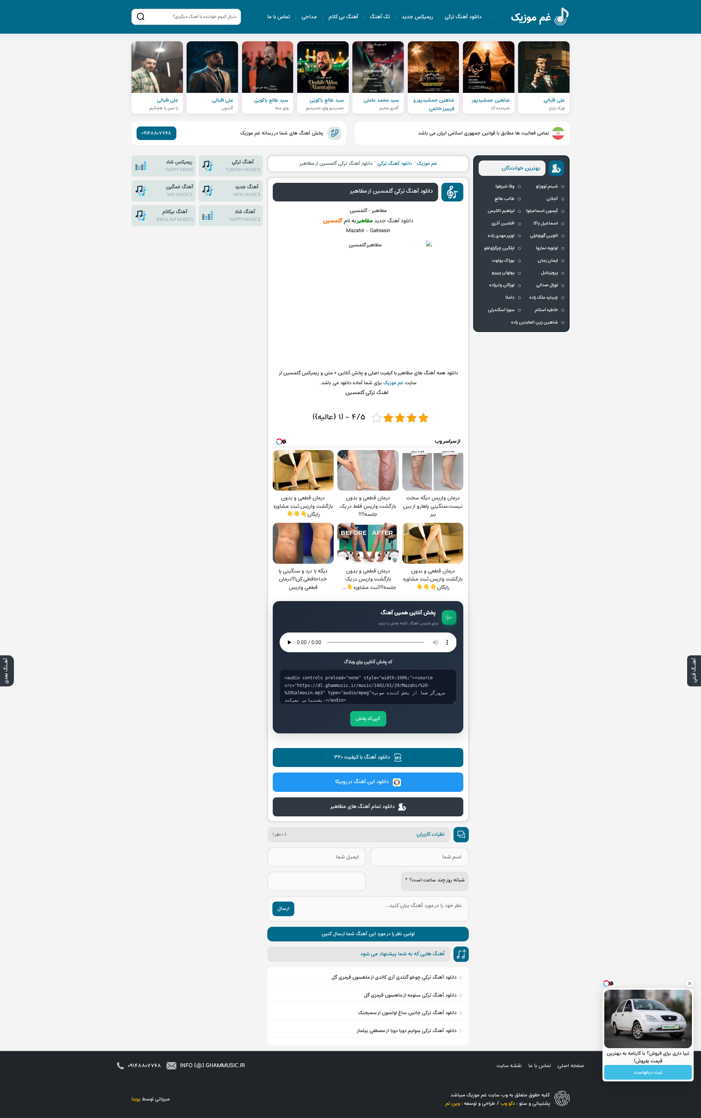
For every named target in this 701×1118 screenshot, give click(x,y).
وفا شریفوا (504, 186)
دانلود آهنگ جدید (393, 221)
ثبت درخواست (648, 1072)
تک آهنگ (380, 17)
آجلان (552, 199)
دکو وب (508, 1103)
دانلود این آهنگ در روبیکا (362, 781)
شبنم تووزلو (547, 186)
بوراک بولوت (503, 261)
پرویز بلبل (549, 273)
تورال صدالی (547, 285)
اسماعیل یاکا (545, 223)
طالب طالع (504, 199)
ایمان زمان (548, 261)
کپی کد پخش (368, 719)
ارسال (283, 908)
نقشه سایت (509, 1065)
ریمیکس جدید (417, 17)
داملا (509, 298)
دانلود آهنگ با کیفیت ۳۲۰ (362, 757)
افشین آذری (502, 223)
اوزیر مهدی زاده (501, 236)
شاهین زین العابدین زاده (534, 322)
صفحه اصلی (571, 1065)
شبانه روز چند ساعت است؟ (435, 880)
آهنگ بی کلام (343, 17)
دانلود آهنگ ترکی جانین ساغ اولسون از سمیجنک (407, 1013)
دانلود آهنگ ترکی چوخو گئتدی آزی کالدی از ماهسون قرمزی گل (394, 977)
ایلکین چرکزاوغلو (499, 248)
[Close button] (689, 983)
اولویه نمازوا (547, 248)
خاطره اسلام (546, 310)
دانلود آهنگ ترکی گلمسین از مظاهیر (391, 191)
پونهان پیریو (503, 273)
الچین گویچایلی (544, 236)
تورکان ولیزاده (501, 285)
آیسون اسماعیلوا (542, 211)
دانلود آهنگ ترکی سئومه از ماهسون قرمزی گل (410, 995)
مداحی (309, 17)
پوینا (136, 1099)
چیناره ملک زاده (543, 298)
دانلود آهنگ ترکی (463, 17)
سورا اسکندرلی (501, 310)
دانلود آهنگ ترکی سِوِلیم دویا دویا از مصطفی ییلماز (406, 1031)
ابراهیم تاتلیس (501, 211)
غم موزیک (540, 18)
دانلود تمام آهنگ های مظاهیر (362, 806)
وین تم (452, 1103)
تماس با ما (278, 17)
